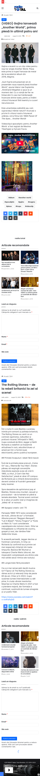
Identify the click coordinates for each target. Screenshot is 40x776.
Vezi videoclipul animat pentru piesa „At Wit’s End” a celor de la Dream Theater (29, 269)
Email (4, 344)
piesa (9, 206)
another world (25, 198)
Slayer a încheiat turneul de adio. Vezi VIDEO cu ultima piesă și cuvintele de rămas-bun (29, 292)
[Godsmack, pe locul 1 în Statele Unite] (10, 283)
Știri (11, 15)
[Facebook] (5, 213)
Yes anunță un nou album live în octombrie (8, 264)
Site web (5, 352)
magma (32, 202)
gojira (21, 202)
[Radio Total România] (20, 8)
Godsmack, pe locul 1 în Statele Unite (10, 291)
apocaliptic (10, 202)
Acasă (5, 15)
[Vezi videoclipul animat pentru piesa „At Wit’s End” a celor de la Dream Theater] (29, 257)
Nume (5, 337)
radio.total (7, 36)
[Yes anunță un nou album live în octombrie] (10, 255)
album (12, 198)
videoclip (29, 206)
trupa (19, 206)
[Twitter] (10, 213)
